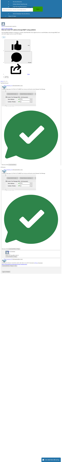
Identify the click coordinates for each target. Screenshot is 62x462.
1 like (15, 265)
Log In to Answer (6, 271)
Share (28, 74)
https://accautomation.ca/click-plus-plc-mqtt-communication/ (14, 264)
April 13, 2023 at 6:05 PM (7, 28)
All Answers (3, 167)
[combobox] (22, 10)
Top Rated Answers (4, 83)
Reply (18, 248)
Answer (29, 62)
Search (37, 9)
